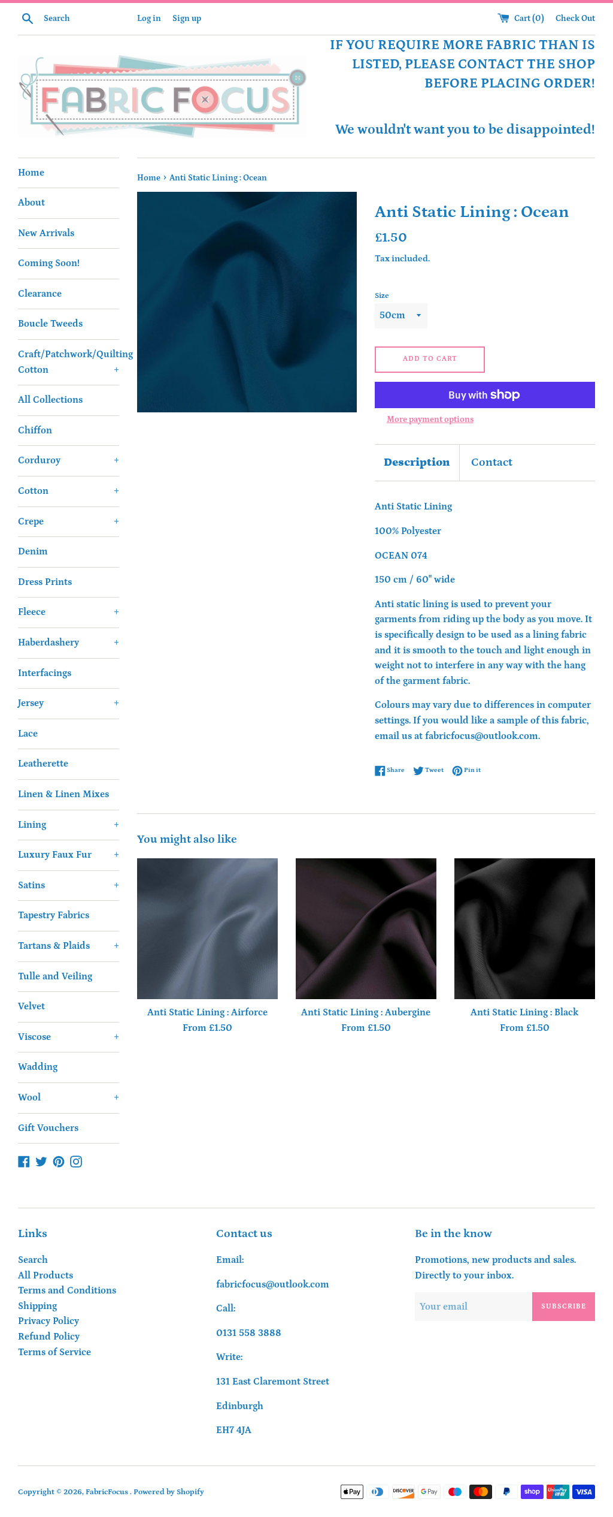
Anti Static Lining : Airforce (207, 1012)
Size (382, 295)
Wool (68, 1097)
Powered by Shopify (168, 1492)
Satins (68, 885)
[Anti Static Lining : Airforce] (207, 928)
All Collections (50, 399)
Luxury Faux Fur (68, 854)
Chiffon (35, 430)
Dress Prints (45, 582)
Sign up (186, 18)
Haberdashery (68, 642)
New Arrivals (46, 233)
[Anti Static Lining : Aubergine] (366, 928)
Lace (28, 733)
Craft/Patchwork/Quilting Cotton (68, 362)
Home (31, 172)
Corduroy (68, 460)
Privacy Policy (48, 1321)
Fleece (68, 612)
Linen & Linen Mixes (63, 794)
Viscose (68, 1037)
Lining (68, 824)
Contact (491, 462)
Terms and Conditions (67, 1290)
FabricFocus (108, 1492)
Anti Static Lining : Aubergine (365, 1012)
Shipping (37, 1306)
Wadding (37, 1066)
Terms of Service (54, 1352)
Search (33, 1259)
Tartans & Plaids (68, 945)
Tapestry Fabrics (53, 915)
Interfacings (44, 673)
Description (417, 462)
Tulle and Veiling (55, 976)
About (31, 202)
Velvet (31, 1006)
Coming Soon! (49, 263)
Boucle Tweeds (50, 323)
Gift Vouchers (48, 1128)
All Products (45, 1275)
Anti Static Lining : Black (524, 1012)
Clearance (40, 293)
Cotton (68, 490)
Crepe (68, 521)
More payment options (430, 419)
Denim (33, 551)
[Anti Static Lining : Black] (524, 928)
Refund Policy (49, 1336)
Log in (149, 18)
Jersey (68, 703)
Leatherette (43, 763)
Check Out (575, 18)
